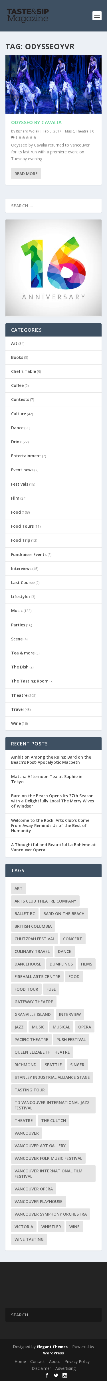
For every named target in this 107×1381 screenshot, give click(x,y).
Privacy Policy (77, 1361)
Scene (17, 639)
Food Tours (22, 526)
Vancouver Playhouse (38, 1201)
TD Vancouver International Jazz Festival (52, 1105)
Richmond (26, 1064)
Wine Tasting (29, 1239)
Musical (61, 1027)
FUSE (51, 989)
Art (14, 343)
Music (69, 131)
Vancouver (27, 1133)
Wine (16, 723)
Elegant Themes (52, 1346)
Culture (18, 413)
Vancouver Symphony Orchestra (51, 1214)
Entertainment (26, 455)
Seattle (53, 1064)
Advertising (65, 1368)
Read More (26, 173)
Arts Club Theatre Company (45, 901)
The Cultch (53, 1120)
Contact (37, 1361)
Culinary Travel (32, 951)
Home (20, 1361)
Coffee (17, 385)
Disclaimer (41, 1368)
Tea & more (23, 653)
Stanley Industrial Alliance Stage (52, 1077)
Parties (18, 625)
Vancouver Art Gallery (40, 1145)
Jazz (19, 1027)
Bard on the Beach (63, 913)
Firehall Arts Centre (37, 976)
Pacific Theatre (31, 1039)
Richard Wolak (27, 131)
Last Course (23, 582)
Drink (16, 441)
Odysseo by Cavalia (36, 122)
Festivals (19, 484)
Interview (70, 1014)
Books (17, 357)
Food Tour (26, 989)
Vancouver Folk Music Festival (48, 1158)
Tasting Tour (30, 1090)
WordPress (53, 1353)
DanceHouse (28, 964)
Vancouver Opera (34, 1189)
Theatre (82, 131)
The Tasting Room (30, 681)
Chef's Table (23, 371)
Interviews (21, 568)
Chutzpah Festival (35, 938)
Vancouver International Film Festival (48, 1173)
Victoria (24, 1226)
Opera (84, 1027)
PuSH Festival (71, 1039)
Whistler (51, 1226)
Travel (17, 709)
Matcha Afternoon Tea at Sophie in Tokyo (46, 779)
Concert (72, 938)
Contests (20, 399)
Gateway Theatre (34, 1001)
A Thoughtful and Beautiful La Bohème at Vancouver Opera (53, 847)
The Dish (20, 667)
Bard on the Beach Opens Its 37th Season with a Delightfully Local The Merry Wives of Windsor (52, 801)
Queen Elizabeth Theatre (42, 1052)
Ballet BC (25, 913)
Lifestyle (19, 596)
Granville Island (33, 1014)
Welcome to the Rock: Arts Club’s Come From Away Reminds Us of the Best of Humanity (50, 825)
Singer (77, 1064)
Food (16, 512)
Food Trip (20, 540)
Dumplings (61, 964)
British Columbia (33, 926)
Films (86, 964)
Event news (22, 469)
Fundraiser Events (29, 554)
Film (15, 498)
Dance (17, 427)
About (54, 1361)
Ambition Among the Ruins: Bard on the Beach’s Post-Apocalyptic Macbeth (51, 759)
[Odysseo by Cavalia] (53, 84)
